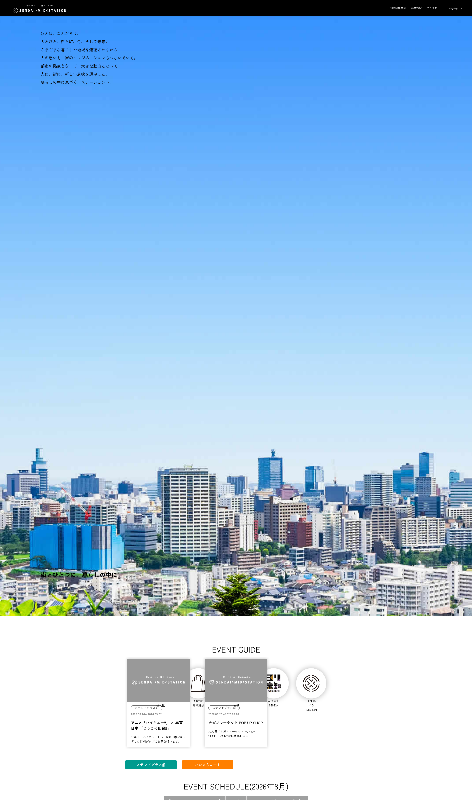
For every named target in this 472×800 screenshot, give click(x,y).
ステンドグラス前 (151, 764)
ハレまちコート (208, 764)
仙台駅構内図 (398, 8)
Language (453, 8)
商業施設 (416, 8)
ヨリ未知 (432, 8)
